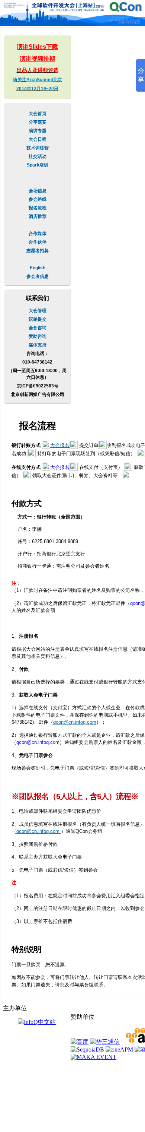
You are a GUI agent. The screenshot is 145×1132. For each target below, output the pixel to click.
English (37, 267)
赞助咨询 (37, 336)
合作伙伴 (37, 242)
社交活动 (37, 156)
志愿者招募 (37, 250)
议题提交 (37, 319)
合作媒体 (37, 233)
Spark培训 (37, 165)
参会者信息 (37, 276)
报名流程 (37, 207)
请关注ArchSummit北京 (37, 79)
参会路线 (37, 199)
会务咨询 (37, 327)
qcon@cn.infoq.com (74, 722)
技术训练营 (37, 147)
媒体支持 (37, 345)
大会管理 (37, 310)
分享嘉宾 (37, 122)
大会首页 (37, 113)
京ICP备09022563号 (37, 386)
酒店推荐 (37, 216)
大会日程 (37, 139)
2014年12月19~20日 (37, 88)
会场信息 (37, 190)
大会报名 (60, 445)
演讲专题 (37, 130)
